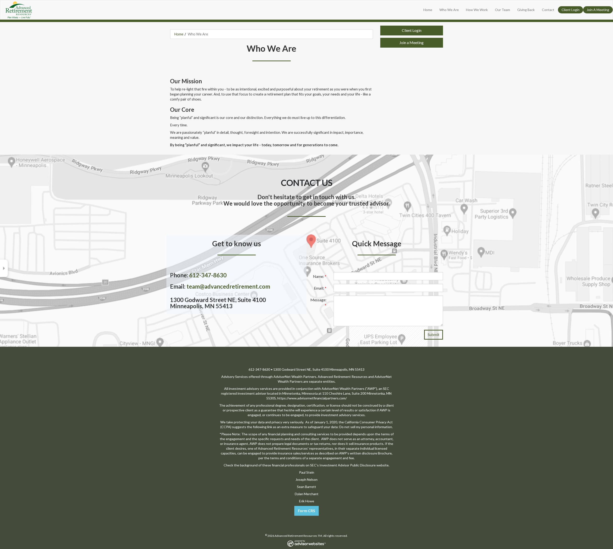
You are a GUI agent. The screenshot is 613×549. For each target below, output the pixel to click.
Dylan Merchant (306, 494)
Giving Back (526, 10)
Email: (320, 288)
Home (427, 10)
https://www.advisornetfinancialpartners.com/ (312, 398)
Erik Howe (306, 501)
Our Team (502, 10)
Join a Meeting (411, 42)
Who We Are (449, 10)
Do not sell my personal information (365, 427)
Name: (319, 276)
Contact (548, 10)
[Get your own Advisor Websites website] (306, 543)
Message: (318, 302)
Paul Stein (306, 472)
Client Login (570, 10)
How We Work (477, 10)
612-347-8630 (208, 275)
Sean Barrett (306, 487)
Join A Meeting (598, 10)
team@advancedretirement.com (228, 286)
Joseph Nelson (306, 479)
